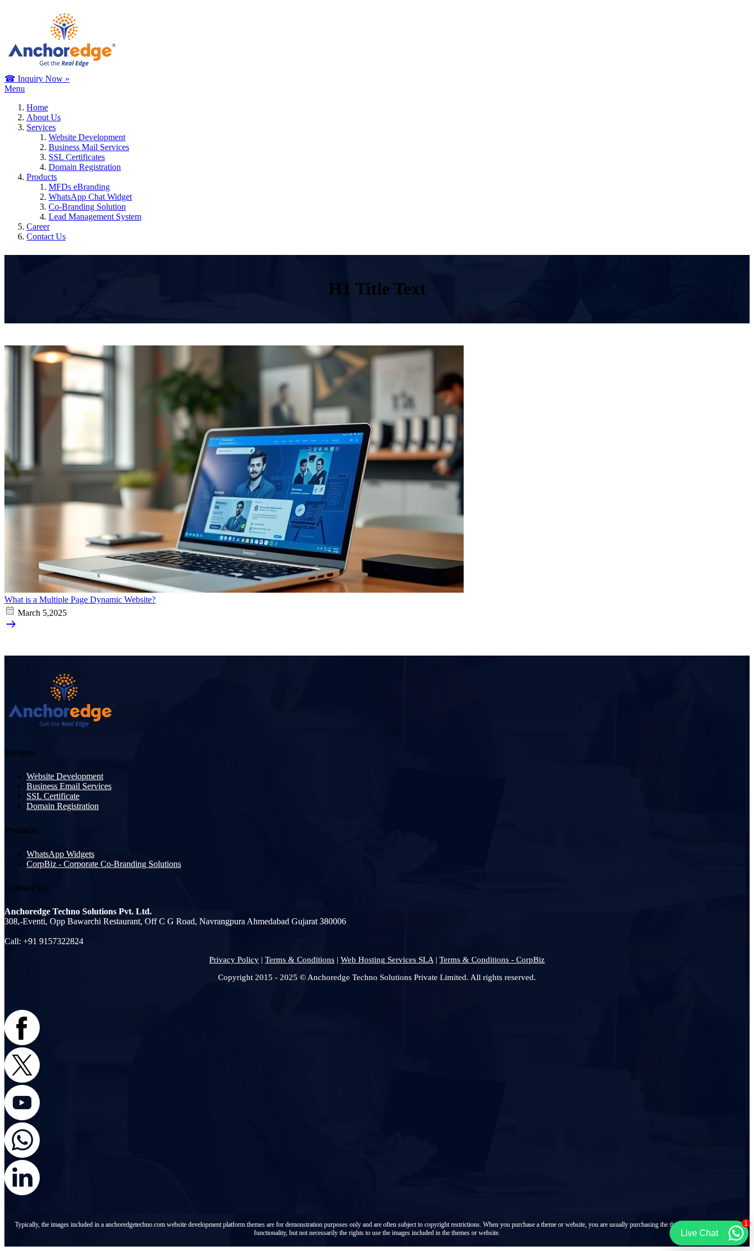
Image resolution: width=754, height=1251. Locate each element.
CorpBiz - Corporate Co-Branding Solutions (103, 864)
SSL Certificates (77, 157)
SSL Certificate (52, 796)
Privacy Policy (234, 959)
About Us (43, 117)
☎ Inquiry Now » (37, 78)
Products (41, 177)
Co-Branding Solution (87, 206)
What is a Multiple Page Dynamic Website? (80, 599)
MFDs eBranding (79, 186)
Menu (14, 88)
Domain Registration (85, 167)
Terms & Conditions (299, 959)
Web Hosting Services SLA (387, 959)
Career (38, 226)
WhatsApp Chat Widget (90, 196)
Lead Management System (95, 216)
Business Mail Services (89, 147)
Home (37, 107)
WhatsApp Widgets (60, 854)
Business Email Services (68, 786)
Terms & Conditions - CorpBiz (492, 959)
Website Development (87, 137)
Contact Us (46, 236)
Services (41, 127)
